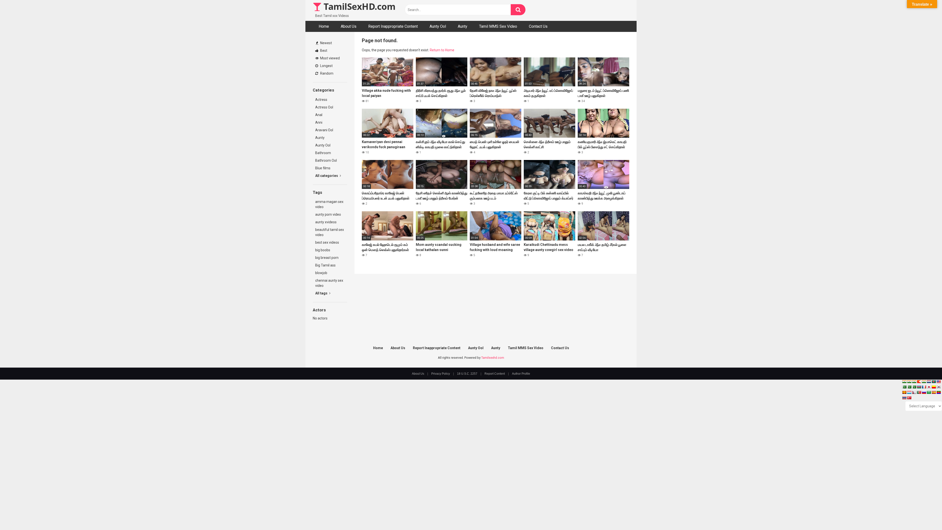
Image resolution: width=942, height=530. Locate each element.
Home (324, 26)
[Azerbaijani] (919, 387)
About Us (348, 26)
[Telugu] (938, 392)
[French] (924, 387)
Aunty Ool (438, 26)
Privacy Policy (440, 373)
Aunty (462, 26)
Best (323, 51)
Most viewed (329, 58)
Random (326, 73)
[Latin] (904, 392)
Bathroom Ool (326, 160)
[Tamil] (914, 382)
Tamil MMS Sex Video (498, 26)
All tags (321, 293)
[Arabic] (929, 392)
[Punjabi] (909, 387)
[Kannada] (933, 387)
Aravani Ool (324, 130)
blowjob (321, 273)
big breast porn (327, 258)
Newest (325, 43)
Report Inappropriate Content (393, 26)
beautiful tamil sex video (329, 232)
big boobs (322, 250)
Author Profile (521, 373)
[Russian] (924, 392)
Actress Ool (324, 107)
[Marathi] (919, 382)
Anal (318, 115)
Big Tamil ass (325, 265)
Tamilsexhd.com (492, 357)
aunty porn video (328, 214)
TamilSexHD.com (358, 6)
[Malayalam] (909, 382)
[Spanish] (933, 392)
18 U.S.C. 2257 (467, 373)
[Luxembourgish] (909, 392)
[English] (938, 382)
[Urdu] (914, 387)
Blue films (322, 168)
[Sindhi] (904, 387)
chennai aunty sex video (329, 283)
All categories (327, 176)
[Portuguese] (919, 392)
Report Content (494, 373)
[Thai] (904, 398)
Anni (318, 122)
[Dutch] (929, 382)
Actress (321, 100)
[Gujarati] (904, 382)
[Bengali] (933, 382)
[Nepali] (914, 392)
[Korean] (938, 387)
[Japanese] (929, 387)
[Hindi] (924, 382)
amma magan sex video (329, 204)
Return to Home (442, 50)
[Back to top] (925, 515)
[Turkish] (909, 398)
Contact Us (538, 26)
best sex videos (327, 242)
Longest (326, 66)
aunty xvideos (326, 222)
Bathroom (323, 153)
